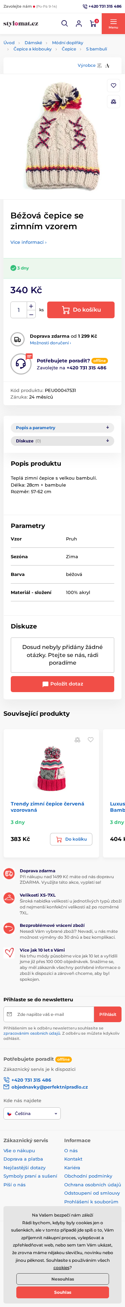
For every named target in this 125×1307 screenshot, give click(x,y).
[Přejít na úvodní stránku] (20, 24)
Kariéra (72, 1167)
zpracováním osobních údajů (31, 1033)
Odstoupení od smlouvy (92, 1193)
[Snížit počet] (31, 314)
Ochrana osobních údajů (92, 1184)
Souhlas (62, 1292)
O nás (71, 1150)
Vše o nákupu (19, 1150)
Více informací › (28, 242)
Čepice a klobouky (33, 48)
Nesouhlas (62, 1279)
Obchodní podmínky (88, 1176)
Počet (19, 310)
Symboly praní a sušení (30, 1176)
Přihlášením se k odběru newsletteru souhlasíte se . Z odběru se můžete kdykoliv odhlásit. (61, 1033)
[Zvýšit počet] (31, 306)
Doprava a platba (23, 1159)
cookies (61, 1267)
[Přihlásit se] (79, 23)
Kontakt (73, 1159)
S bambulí (96, 48)
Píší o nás (14, 1184)
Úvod (9, 42)
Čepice (69, 48)
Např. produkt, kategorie (47, 58)
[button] (65, 23)
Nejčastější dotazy (24, 1167)
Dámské (33, 42)
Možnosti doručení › (50, 342)
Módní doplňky (67, 42)
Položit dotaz (66, 684)
